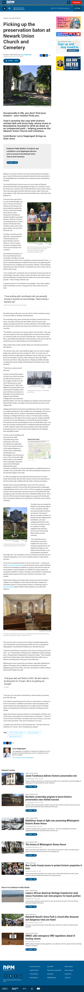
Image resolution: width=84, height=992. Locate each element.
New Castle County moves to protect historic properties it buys (53, 867)
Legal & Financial (34, 970)
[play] (4, 8)
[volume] (9, 8)
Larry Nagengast (26, 54)
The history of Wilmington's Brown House (45, 844)
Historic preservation (33, 732)
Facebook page (8, 587)
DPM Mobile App (51, 977)
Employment (68, 974)
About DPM (50, 966)
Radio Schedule (69, 966)
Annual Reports (34, 977)
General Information (35, 966)
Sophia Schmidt (29, 871)
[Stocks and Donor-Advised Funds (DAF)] (68, 23)
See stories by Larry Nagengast (23, 757)
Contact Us (67, 977)
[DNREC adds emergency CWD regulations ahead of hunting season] (13, 939)
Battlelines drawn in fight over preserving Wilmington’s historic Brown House (52, 822)
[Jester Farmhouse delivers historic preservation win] (13, 779)
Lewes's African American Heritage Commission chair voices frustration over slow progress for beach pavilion (53, 894)
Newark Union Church (15, 736)
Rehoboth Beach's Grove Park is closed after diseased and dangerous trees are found (51, 918)
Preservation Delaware (14, 565)
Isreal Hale (28, 941)
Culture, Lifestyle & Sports (12, 18)
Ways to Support (69, 970)
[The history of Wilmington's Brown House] (13, 847)
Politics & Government (30, 863)
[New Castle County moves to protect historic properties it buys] (13, 868)
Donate (77, 2)
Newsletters (50, 974)
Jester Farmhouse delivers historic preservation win (51, 775)
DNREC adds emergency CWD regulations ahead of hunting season (50, 937)
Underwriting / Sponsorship (54, 970)
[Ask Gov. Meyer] (68, 63)
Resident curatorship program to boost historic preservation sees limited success (48, 798)
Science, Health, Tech (30, 914)
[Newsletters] (68, 46)
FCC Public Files (34, 974)
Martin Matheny (29, 898)
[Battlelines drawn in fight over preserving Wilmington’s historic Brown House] (13, 824)
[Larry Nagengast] (7, 752)
